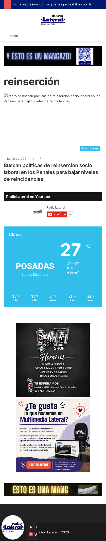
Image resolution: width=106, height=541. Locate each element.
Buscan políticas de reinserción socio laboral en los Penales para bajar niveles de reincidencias (51, 172)
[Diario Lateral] (53, 19)
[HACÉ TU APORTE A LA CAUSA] (53, 489)
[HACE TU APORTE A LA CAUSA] (53, 56)
